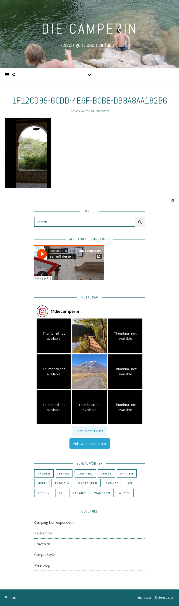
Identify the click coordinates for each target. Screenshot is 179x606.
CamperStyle (44, 554)
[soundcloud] (14, 598)
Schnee (112, 483)
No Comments (99, 111)
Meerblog (42, 565)
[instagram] (6, 598)
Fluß (106, 473)
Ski (61, 493)
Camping (85, 473)
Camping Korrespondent (54, 522)
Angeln (44, 473)
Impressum (145, 597)
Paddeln (62, 483)
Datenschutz (164, 597)
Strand (79, 493)
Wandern (102, 493)
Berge (64, 473)
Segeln (44, 493)
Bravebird (42, 543)
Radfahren (87, 483)
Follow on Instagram (89, 443)
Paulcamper (43, 533)
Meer (42, 483)
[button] (54, 336)
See (130, 483)
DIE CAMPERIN (89, 29)
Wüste (124, 493)
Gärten (126, 473)
